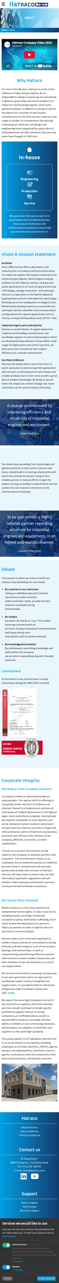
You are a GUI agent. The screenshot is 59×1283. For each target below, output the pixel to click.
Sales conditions (29, 1131)
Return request (29, 1202)
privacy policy (9, 1236)
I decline (7, 1278)
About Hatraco (29, 1127)
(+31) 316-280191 (31, 1166)
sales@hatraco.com (33, 1170)
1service (17, 1261)
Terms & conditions (29, 1135)
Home (4, 30)
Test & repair (29, 1206)
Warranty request (29, 1210)
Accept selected (46, 1278)
